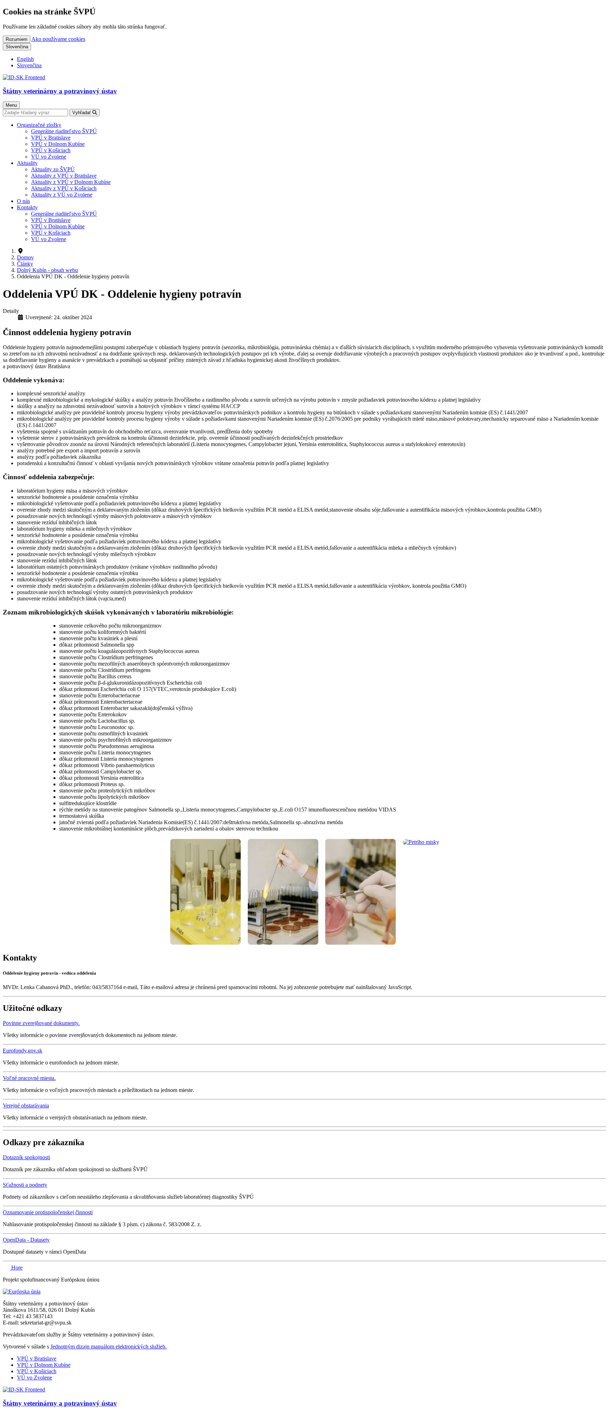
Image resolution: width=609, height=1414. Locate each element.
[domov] (22, 1292)
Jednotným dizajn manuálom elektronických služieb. (108, 1347)
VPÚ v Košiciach (36, 1371)
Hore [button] (16, 1268)
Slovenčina (17, 46)
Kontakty (27, 207)
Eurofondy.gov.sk (22, 1051)
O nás (23, 201)
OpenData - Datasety (26, 1240)
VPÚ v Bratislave (36, 1358)
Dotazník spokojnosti (26, 1157)
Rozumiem (16, 39)
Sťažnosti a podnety (25, 1185)
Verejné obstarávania (26, 1106)
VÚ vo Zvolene (34, 1378)
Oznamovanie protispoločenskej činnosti (48, 1212)
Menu (11, 105)
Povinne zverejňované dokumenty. (41, 1023)
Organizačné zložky (39, 125)
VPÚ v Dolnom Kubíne (43, 1365)
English (25, 59)
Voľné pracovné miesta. (29, 1078)
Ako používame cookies (58, 39)
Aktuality (27, 163)
